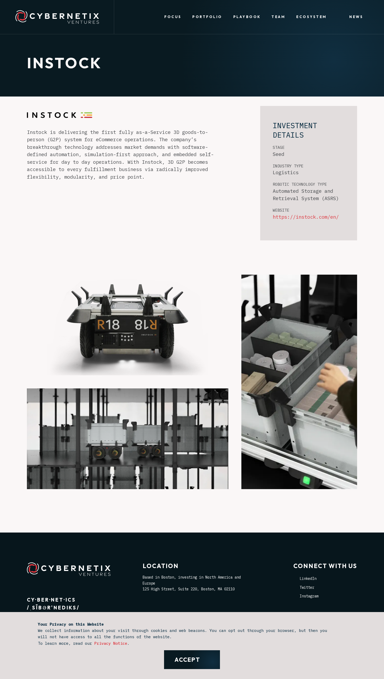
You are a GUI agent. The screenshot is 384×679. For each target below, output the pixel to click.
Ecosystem (311, 17)
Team (278, 17)
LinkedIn (308, 578)
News (356, 17)
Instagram (309, 596)
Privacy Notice (110, 643)
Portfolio (207, 17)
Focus (172, 17)
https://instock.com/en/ (306, 217)
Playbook (247, 17)
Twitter (307, 587)
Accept (187, 659)
